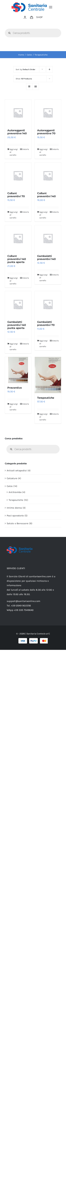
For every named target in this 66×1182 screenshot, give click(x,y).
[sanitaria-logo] (29, 3)
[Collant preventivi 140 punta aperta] (18, 238)
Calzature (12, 478)
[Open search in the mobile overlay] (33, 33)
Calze (10, 486)
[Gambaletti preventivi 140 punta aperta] (18, 304)
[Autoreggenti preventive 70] (48, 113)
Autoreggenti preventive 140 (17, 132)
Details (25, 149)
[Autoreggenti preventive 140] (18, 113)
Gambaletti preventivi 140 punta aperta (16, 325)
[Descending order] (49, 69)
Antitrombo (15, 492)
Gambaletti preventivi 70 (46, 323)
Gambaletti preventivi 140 (46, 258)
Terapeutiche (45, 397)
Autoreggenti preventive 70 (46, 132)
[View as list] (36, 86)
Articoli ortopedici (17, 470)
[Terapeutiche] (48, 375)
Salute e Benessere (17, 523)
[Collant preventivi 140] (48, 175)
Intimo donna (14, 507)
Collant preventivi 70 (16, 195)
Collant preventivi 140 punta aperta (16, 259)
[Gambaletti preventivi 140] (48, 238)
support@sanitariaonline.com (23, 601)
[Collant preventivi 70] (18, 175)
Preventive (14, 387)
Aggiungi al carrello (14, 152)
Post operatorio (15, 515)
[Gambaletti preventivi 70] (48, 304)
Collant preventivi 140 (46, 195)
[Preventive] (18, 370)
